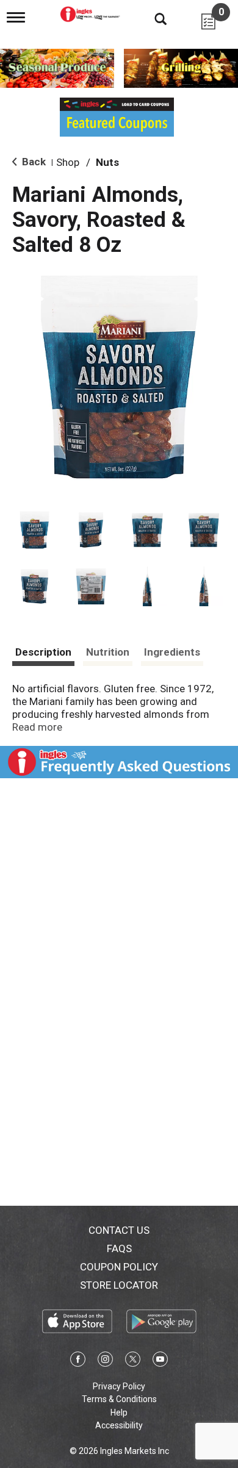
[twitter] (132, 1361)
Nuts (107, 162)
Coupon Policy (119, 1267)
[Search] (151, 18)
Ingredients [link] (172, 652)
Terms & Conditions (119, 1399)
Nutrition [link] (107, 652)
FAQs (119, 1248)
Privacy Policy (119, 1386)
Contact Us (119, 1230)
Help (119, 1412)
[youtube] (160, 1361)
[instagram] (105, 1361)
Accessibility (119, 1425)
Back (33, 162)
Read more (37, 727)
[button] (34, 530)
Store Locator (119, 1285)
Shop (67, 162)
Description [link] (43, 652)
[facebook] (77, 1361)
